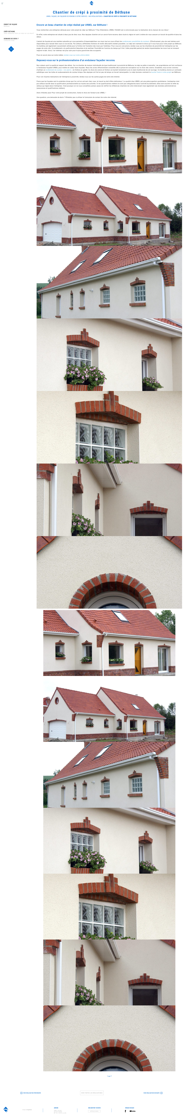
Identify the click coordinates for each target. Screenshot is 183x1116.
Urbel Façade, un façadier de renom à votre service (66, 16)
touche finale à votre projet (161, 72)
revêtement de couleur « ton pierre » (59, 70)
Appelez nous (94, 1111)
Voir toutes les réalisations (91, 1093)
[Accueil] (91, 3)
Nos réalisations (95, 16)
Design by (27, 1109)
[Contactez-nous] (11, 49)
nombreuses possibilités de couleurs (135, 41)
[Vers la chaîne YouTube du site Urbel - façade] (132, 1111)
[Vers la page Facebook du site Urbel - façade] (125, 1111)
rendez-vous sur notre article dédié (76, 55)
